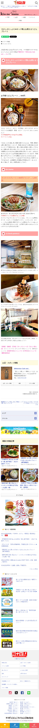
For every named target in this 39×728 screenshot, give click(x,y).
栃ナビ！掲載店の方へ (25, 681)
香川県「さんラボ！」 (25, 708)
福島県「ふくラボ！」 (14, 705)
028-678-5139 (22, 378)
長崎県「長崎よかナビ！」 (26, 703)
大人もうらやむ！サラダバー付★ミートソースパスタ (30, 403)
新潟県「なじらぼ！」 (25, 705)
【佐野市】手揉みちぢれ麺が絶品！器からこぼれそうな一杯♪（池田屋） (28, 485)
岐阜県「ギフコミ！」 (14, 707)
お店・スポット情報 (7, 383)
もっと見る (34, 569)
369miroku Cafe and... (21, 368)
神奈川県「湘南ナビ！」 (13, 710)
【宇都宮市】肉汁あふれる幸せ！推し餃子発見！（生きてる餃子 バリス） (9, 461)
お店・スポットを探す (5, 726)
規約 (3, 673)
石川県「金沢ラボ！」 (14, 711)
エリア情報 (24, 726)
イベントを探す (14, 726)
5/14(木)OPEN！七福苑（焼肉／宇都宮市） (14, 565)
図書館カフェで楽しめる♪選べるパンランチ (8, 402)
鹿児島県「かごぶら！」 (26, 711)
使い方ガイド (5, 670)
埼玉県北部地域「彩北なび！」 (11, 713)
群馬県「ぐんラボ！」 (14, 708)
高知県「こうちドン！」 (26, 713)
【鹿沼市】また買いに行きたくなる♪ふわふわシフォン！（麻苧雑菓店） (28, 460)
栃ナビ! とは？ (20, 658)
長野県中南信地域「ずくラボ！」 (28, 707)
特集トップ (19, 402)
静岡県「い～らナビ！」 (26, 710)
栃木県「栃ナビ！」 (14, 702)
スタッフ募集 (5, 687)
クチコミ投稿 (32, 383)
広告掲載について (6, 681)
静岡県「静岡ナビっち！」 (13, 703)
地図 (20, 383)
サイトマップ (5, 676)
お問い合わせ (23, 673)
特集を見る (34, 726)
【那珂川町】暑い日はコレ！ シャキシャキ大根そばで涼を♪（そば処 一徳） (9, 485)
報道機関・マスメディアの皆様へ (9, 684)
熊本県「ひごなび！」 (25, 702)
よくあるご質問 (24, 670)
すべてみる (19, 495)
